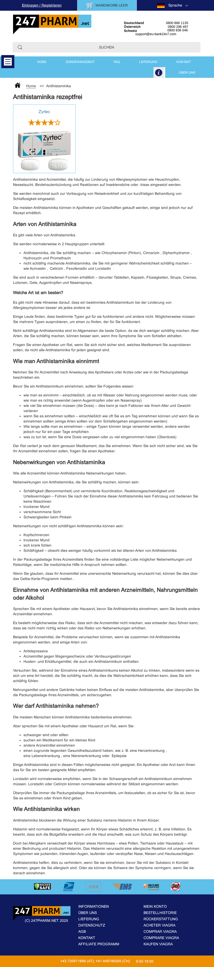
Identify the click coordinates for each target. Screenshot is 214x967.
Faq (117, 62)
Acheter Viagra (159, 925)
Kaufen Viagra (158, 944)
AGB (82, 931)
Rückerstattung (161, 919)
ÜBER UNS (187, 72)
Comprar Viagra (160, 931)
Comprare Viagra (161, 938)
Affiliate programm (98, 944)
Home (41, 62)
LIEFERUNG (148, 62)
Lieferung (88, 919)
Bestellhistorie (160, 913)
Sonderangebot (80, 62)
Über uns (87, 913)
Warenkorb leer (112, 5)
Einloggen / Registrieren (42, 5)
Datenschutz (91, 925)
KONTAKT (183, 62)
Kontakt (86, 938)
